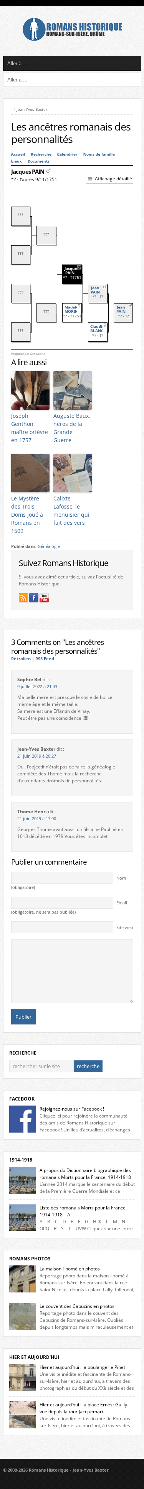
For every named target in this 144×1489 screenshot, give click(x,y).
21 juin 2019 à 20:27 (36, 756)
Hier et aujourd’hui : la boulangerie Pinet (82, 1367)
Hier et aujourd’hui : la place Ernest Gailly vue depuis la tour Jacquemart (83, 1408)
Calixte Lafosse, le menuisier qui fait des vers (71, 510)
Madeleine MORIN (74, 309)
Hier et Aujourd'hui (34, 1357)
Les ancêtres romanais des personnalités (71, 133)
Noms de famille (99, 154)
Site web (124, 927)
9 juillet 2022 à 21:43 (37, 686)
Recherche (41, 154)
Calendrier (67, 154)
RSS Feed (44, 658)
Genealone (37, 354)
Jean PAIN (95, 290)
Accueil (18, 154)
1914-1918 (20, 1160)
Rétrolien (21, 658)
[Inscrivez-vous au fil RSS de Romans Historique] (23, 597)
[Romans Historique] (72, 39)
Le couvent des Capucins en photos (77, 1306)
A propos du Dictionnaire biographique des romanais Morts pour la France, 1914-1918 (85, 1173)
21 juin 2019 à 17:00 (36, 818)
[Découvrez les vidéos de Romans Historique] (44, 597)
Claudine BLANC (98, 328)
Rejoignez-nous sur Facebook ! (72, 1109)
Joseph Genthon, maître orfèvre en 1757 (29, 428)
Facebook (22, 1099)
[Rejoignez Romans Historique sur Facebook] (33, 597)
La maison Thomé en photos (70, 1268)
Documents (39, 161)
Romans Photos (30, 1258)
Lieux (16, 161)
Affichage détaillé (113, 178)
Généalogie (49, 546)
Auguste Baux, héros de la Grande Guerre (71, 428)
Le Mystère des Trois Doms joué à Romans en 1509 (27, 514)
